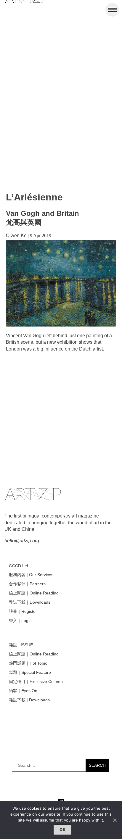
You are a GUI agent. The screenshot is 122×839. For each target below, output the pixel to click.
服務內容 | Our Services (31, 574)
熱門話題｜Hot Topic (28, 663)
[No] (115, 820)
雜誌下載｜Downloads (29, 602)
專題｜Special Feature (30, 672)
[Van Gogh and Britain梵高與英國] (61, 324)
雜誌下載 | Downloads (29, 699)
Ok (62, 829)
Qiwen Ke (16, 235)
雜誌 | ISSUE (21, 644)
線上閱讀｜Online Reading (34, 593)
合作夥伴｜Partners (27, 583)
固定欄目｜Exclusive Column (36, 681)
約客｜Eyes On (23, 690)
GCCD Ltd (18, 565)
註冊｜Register (23, 611)
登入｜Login (20, 620)
